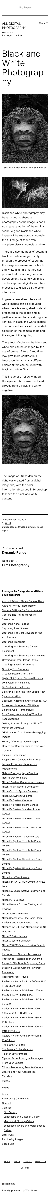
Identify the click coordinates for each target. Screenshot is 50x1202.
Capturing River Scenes (15, 628)
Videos (6, 1081)
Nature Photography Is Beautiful (20, 773)
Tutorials (7, 1076)
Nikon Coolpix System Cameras (20, 791)
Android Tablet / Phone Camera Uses (23, 601)
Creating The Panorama (15, 669)
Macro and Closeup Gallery (19, 1121)
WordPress (31, 1190)
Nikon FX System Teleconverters (20, 836)
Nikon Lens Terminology (15, 877)
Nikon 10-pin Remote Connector (20, 786)
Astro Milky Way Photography (19, 605)
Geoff (8, 523)
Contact (6, 1103)
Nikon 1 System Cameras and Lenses (23, 782)
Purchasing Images (12, 1139)
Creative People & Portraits (17, 673)
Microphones (9, 768)
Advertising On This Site (15, 1098)
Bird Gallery (10, 1112)
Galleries (6, 1107)
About (5, 1094)
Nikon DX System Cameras (17, 795)
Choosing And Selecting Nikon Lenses (23, 655)
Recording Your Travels (15, 976)
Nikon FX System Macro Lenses (20, 804)
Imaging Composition (14, 755)
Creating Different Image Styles (20, 660)
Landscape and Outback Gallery (22, 1116)
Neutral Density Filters (14, 777)
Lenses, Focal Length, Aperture (19, 764)
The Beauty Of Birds (13, 1044)
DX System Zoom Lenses (16, 687)
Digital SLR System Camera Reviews (22, 678)
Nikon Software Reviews (16, 913)
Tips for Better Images (14, 1053)
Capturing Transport (13, 641)
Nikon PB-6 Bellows (13, 899)
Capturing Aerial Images (15, 623)
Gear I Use (8, 1134)
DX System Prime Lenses (16, 682)
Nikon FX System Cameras (17, 800)
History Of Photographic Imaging (20, 741)
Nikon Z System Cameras (16, 940)
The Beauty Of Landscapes (17, 1049)
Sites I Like (8, 1143)
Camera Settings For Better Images (22, 610)
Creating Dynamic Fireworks (18, 664)
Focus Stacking (10, 718)
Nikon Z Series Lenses (14, 936)
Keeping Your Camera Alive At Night (22, 759)
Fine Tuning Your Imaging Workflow (22, 714)
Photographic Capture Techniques (21, 954)
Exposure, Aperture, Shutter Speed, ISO (24, 700)
